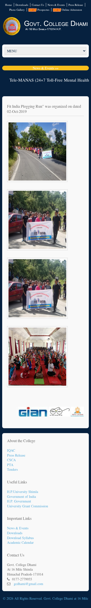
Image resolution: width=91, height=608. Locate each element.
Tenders (12, 469)
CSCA (11, 460)
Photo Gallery (17, 9)
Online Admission (71, 9)
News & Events (56, 5)
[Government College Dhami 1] (45, 151)
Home (8, 5)
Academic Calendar (20, 542)
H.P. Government (19, 501)
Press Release (75, 5)
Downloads (22, 5)
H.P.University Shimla (22, 491)
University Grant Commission (27, 506)
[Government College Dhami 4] (45, 356)
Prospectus (43, 9)
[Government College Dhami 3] (45, 288)
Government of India (21, 496)
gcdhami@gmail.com (28, 583)
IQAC (11, 450)
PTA (10, 464)
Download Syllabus (20, 537)
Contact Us (38, 5)
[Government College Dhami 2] (45, 219)
